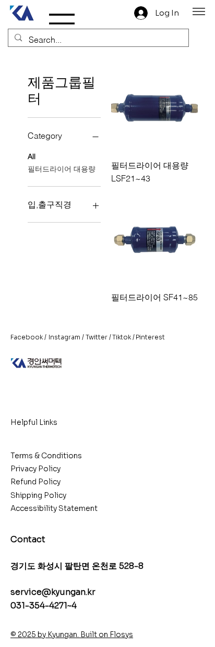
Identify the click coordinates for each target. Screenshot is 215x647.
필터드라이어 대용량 (61, 169)
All (31, 156)
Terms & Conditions (46, 455)
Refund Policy (35, 481)
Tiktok (121, 337)
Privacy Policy (35, 468)
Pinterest (150, 337)
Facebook (26, 337)
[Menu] (199, 11)
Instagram (64, 337)
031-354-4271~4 (43, 605)
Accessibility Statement (54, 508)
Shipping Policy (38, 495)
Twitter (97, 337)
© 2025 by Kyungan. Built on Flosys (71, 634)
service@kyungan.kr (52, 592)
